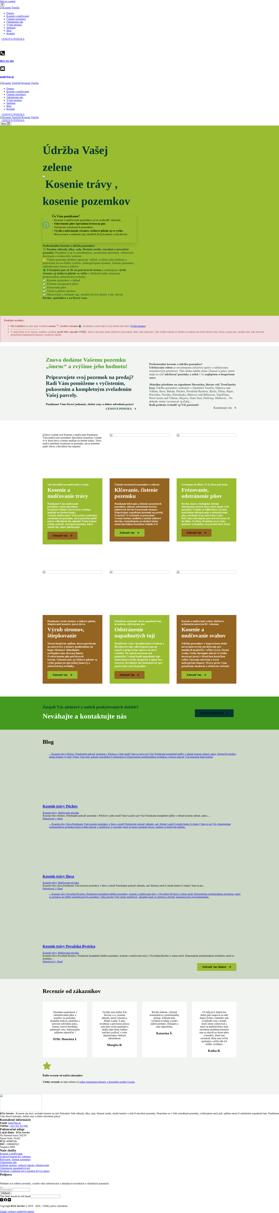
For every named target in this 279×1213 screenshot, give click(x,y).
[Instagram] (2, 1200)
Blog (8, 106)
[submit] (1, 1187)
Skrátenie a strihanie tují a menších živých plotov (25, 1171)
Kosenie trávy (50, 812)
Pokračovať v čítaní (53, 818)
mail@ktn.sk (14, 1123)
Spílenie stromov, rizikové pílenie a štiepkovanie (24, 1165)
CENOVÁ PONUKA (13, 114)
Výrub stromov (14, 100)
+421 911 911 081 (19, 1125)
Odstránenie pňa (14, 97)
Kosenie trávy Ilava (58, 876)
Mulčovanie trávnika (68, 812)
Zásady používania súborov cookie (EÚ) (20, 1180)
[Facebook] (6, 1200)
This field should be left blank (15, 1196)
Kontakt (10, 109)
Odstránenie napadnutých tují (15, 1168)
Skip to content (7, 1)
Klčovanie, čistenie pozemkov (15, 1159)
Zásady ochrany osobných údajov (17, 1177)
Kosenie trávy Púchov (60, 806)
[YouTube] (9, 1200)
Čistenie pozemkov (16, 94)
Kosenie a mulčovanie (17, 91)
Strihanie (11, 103)
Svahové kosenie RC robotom (15, 1156)
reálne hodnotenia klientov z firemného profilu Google (107, 1082)
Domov (10, 88)
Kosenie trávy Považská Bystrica (69, 946)
